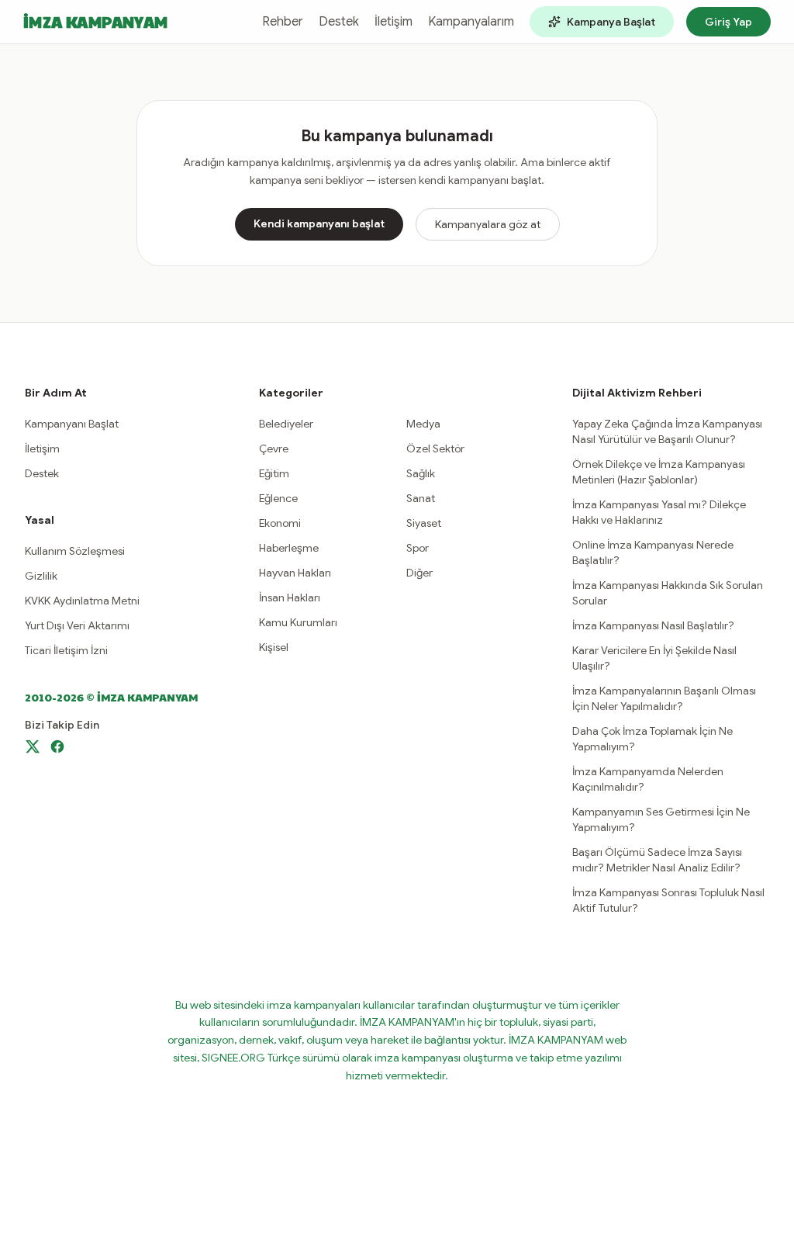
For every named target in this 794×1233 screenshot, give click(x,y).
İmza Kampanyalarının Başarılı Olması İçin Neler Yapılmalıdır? (664, 698)
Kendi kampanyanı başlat (319, 223)
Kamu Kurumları (298, 622)
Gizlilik (41, 576)
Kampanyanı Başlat (72, 424)
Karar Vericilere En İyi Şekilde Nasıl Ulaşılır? (654, 658)
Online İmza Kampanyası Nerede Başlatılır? (653, 552)
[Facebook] (57, 746)
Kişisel (273, 647)
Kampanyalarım (471, 21)
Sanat (420, 498)
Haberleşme (289, 548)
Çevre (273, 448)
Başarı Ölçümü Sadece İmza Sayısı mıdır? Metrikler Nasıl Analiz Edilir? (657, 860)
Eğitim (274, 473)
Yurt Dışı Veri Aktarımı (77, 625)
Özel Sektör (435, 448)
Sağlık (420, 473)
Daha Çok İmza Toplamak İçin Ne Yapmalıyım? (652, 738)
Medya (423, 424)
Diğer (419, 573)
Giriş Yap (728, 22)
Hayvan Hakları (295, 573)
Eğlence (278, 498)
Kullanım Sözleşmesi (75, 551)
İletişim (394, 21)
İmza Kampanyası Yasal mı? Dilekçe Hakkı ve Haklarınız (659, 512)
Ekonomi (280, 523)
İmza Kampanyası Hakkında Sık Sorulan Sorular (667, 593)
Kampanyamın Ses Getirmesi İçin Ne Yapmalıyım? (661, 819)
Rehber (282, 21)
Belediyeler (286, 424)
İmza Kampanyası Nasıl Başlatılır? (653, 625)
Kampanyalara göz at (487, 224)
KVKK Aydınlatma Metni (82, 601)
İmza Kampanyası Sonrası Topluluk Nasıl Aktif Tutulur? (668, 900)
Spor (417, 548)
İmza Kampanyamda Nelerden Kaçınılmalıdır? (647, 779)
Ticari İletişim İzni (66, 650)
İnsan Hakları (289, 597)
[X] (32, 746)
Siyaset (423, 523)
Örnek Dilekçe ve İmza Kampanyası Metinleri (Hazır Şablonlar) (658, 472)
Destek (339, 21)
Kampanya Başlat (611, 22)
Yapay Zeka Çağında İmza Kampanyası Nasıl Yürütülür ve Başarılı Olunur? (667, 431)
